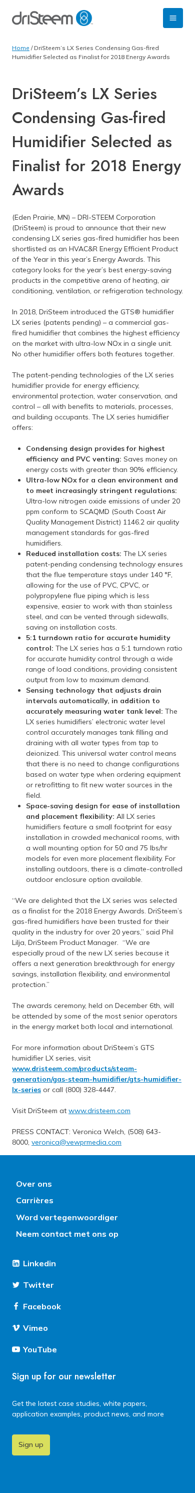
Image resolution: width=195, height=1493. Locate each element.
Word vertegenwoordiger (67, 1217)
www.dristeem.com (99, 1110)
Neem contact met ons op (67, 1234)
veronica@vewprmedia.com (77, 1142)
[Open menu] (173, 18)
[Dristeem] (52, 18)
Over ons (34, 1184)
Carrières (35, 1200)
